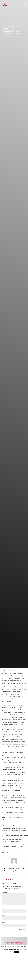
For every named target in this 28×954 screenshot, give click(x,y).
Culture (5, 33)
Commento (5, 892)
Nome (4, 908)
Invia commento (22, 929)
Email (4, 915)
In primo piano (10, 33)
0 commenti (18, 33)
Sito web (4, 922)
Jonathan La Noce (8, 32)
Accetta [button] (16, 951)
